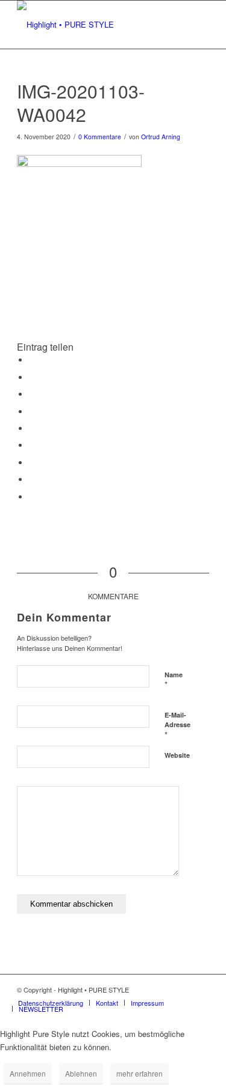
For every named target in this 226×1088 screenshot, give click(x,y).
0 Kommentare (99, 136)
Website (177, 755)
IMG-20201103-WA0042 (81, 102)
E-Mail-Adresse (177, 725)
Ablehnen (81, 1073)
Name (174, 680)
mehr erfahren (139, 1073)
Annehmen (28, 1073)
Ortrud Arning (160, 136)
